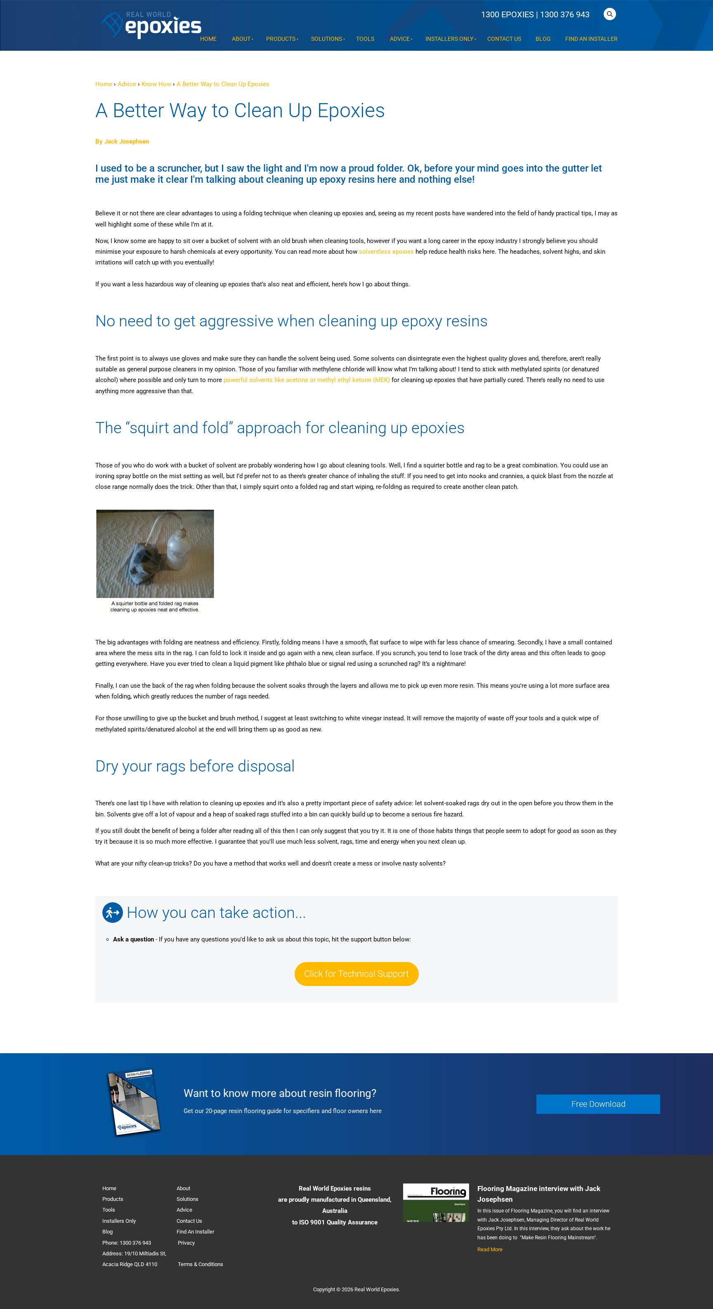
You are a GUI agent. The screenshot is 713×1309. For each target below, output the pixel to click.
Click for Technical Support (356, 967)
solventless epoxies (386, 251)
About (241, 38)
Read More (490, 1249)
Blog (543, 38)
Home (208, 38)
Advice (400, 38)
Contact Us (504, 38)
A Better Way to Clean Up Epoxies (223, 84)
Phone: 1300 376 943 (126, 1243)
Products (280, 38)
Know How (156, 84)
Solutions (326, 38)
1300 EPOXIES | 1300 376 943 (535, 14)
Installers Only (449, 38)
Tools (365, 38)
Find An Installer (591, 38)
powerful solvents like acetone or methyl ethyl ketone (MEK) (308, 380)
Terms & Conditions (200, 1264)
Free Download (557, 1100)
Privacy (186, 1243)
